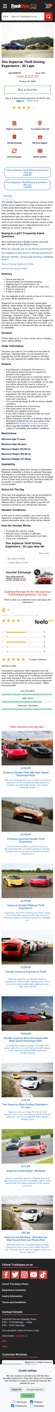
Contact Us (22, 1335)
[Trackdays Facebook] (6, 1278)
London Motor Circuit (18, 562)
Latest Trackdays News (15, 1283)
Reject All (16, 1389)
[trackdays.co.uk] (24, 9)
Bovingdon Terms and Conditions (32, 423)
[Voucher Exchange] (27, 576)
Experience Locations (14, 1290)
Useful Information (12, 1296)
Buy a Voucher (27, 89)
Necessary (22, 1402)
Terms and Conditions (14, 1302)
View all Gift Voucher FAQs (14, 268)
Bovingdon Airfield (16, 558)
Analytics (38, 1402)
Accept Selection (35, 1389)
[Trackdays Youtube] (33, 1278)
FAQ (4, 1341)
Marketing (39, 1406)
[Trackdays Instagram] (24, 1278)
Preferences (21, 1406)
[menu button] (5, 6)
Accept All (27, 1395)
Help (4, 1346)
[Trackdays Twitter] (15, 1278)
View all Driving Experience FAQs (18, 264)
